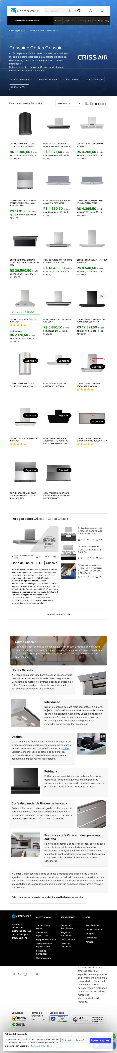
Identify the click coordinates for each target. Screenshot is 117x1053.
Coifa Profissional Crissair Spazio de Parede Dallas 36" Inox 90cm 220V (23, 495)
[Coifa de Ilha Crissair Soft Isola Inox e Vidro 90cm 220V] (58, 124)
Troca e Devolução (94, 929)
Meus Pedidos (92, 925)
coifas (32, 656)
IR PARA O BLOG (56, 614)
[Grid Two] (91, 103)
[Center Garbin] (25, 11)
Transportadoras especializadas (44, 945)
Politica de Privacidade (41, 952)
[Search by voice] (70, 11)
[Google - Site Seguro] (19, 1024)
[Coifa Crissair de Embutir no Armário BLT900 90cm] (58, 180)
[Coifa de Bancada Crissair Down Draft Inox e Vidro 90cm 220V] (25, 240)
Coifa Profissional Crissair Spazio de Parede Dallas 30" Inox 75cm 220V (23, 203)
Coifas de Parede (93, 79)
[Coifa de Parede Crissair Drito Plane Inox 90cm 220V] (58, 240)
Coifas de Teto (19, 87)
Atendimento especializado (42, 934)
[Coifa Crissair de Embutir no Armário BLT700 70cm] (92, 180)
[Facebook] (13, 974)
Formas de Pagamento (66, 945)
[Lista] (87, 103)
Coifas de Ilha (70, 79)
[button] (101, 11)
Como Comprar (68, 939)
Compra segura (43, 958)
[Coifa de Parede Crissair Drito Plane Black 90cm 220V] (92, 299)
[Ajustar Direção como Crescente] (78, 103)
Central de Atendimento (67, 926)
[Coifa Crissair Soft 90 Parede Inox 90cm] (58, 299)
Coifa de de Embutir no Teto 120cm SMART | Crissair (91, 570)
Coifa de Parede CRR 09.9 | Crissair (90, 532)
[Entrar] (90, 11)
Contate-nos (91, 937)
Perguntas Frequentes (66, 934)
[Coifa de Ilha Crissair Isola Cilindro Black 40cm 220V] (25, 124)
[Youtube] (31, 974)
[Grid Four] (102, 103)
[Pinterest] (36, 974)
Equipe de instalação (46, 939)
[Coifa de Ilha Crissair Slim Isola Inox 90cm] (92, 240)
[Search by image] (74, 11)
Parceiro (89, 942)
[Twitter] (19, 974)
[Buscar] (79, 10)
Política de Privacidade (42, 1046)
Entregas (89, 933)
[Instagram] (25, 974)
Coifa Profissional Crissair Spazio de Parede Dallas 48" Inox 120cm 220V (56, 495)
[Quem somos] (22, 915)
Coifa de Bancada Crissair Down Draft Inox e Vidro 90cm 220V (24, 262)
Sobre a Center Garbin (43, 926)
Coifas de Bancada (21, 79)
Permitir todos (100, 1040)
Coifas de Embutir (47, 79)
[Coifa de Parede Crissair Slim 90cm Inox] (92, 124)
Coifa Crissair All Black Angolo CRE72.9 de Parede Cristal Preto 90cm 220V (55, 440)
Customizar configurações (74, 1040)
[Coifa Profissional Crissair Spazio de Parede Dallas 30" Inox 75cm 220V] (25, 180)
